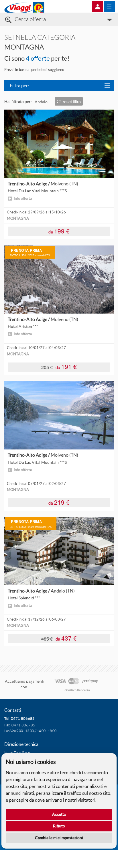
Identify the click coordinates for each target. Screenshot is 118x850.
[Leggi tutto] (59, 143)
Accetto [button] (59, 814)
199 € (59, 231)
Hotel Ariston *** (23, 326)
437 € (59, 638)
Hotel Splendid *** (24, 598)
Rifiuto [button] (59, 826)
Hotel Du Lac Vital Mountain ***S (37, 191)
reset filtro (72, 101)
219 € (59, 502)
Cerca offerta (30, 19)
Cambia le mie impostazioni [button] (59, 837)
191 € (59, 366)
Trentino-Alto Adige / (43, 183)
